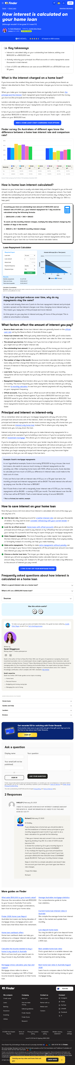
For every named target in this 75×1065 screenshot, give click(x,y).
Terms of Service (48, 789)
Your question (32, 753)
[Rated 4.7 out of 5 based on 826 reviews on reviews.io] (21, 39)
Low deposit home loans (48, 930)
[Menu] (3, 3)
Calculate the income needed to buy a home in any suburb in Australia (17, 950)
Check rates (52, 1059)
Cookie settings (69, 1032)
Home (4, 8)
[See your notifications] (63, 3)
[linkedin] (10, 655)
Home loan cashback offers (12, 933)
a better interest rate (44, 518)
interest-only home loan (24, 425)
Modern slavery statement (57, 1032)
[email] (6, 655)
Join (70, 3)
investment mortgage (16, 438)
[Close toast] (62, 1060)
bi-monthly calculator (19, 386)
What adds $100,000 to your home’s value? (19, 897)
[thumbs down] (40, 611)
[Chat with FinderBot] (59, 3)
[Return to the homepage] (11, 3)
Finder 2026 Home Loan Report (14, 916)
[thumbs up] (34, 611)
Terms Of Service (55, 784)
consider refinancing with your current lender (48, 521)
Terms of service (21, 1032)
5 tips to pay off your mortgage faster (37, 568)
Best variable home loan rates (50, 949)
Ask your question (37, 776)
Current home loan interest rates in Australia (52, 912)
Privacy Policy (37, 789)
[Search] (54, 3)
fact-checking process (35, 626)
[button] (37, 701)
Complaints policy (44, 1032)
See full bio (45, 669)
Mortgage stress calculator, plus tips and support (18, 966)
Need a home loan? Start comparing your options (37, 123)
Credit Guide (5, 1057)
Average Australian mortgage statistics (54, 897)
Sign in (14, 777)
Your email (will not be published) (13, 763)
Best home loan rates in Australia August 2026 (54, 966)
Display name (10, 753)
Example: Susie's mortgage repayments (19, 459)
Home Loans (12, 8)
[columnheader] (6, 167)
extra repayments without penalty (52, 545)
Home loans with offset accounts (40, 527)
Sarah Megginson (12, 649)
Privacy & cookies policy (33, 1032)
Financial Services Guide (65, 1055)
